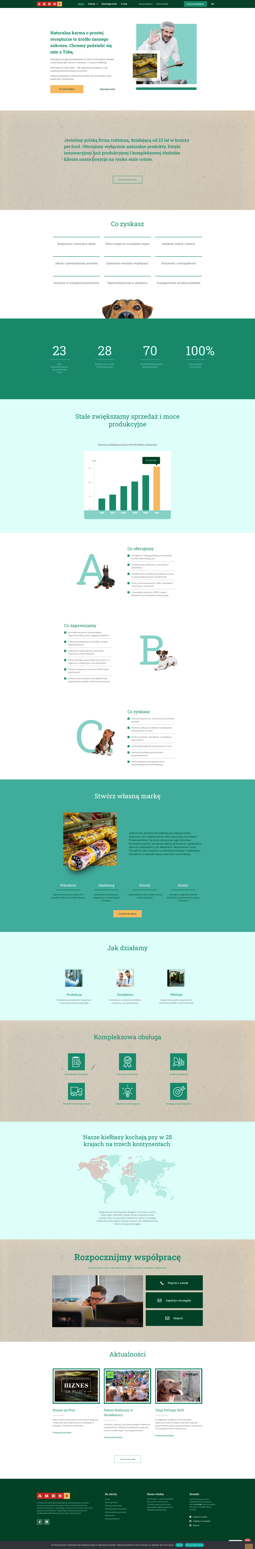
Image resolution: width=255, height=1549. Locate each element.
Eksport (196, 1525)
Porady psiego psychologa (159, 1504)
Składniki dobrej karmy (157, 1510)
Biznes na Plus (64, 1410)
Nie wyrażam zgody (194, 1545)
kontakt (198, 1504)
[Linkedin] (47, 1522)
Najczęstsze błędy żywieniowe (160, 1507)
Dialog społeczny (146, 4)
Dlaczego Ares (109, 4)
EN (212, 4)
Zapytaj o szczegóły (201, 1521)
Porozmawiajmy (67, 89)
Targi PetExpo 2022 (169, 1410)
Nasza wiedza (162, 4)
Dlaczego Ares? (107, 89)
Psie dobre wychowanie (157, 1501)
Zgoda (179, 1545)
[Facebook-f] (40, 1522)
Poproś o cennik (200, 1517)
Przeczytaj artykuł (62, 1432)
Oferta (91, 4)
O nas (124, 4)
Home (81, 4)
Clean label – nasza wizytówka (160, 1499)
